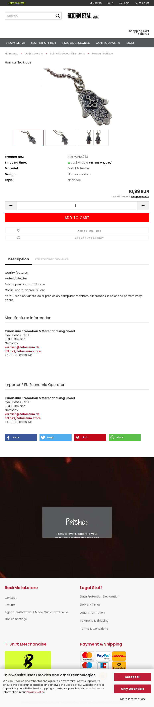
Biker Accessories (76, 43)
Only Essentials (132, 689)
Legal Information (92, 613)
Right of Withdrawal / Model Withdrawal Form (36, 612)
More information (132, 699)
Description (18, 259)
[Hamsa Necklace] (77, 98)
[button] (111, 3)
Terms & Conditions (94, 629)
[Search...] (58, 16)
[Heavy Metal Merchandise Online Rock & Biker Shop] (83, 16)
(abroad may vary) (100, 162)
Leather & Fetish (43, 43)
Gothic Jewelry (108, 43)
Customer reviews (52, 259)
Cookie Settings (16, 619)
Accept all (132, 677)
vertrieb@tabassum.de (22, 347)
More (131, 43)
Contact (11, 598)
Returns (10, 605)
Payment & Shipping (94, 621)
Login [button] (126, 3)
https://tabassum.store (23, 351)
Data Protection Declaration (99, 596)
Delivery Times (90, 605)
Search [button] (97, 3)
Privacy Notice (35, 692)
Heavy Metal (15, 43)
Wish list (143, 3)
